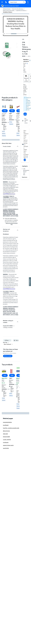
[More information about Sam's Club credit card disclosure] (27, 157)
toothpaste (5, 442)
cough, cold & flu (7, 439)
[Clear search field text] (21, 2)
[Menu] (2, 2)
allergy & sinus (6, 431)
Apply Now (25, 160)
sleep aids (5, 433)
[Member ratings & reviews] (17, 321)
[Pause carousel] (4, 34)
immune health (6, 436)
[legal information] (27, 63)
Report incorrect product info (12, 223)
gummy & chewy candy (8, 445)
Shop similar (25, 114)
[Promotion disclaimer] (29, 60)
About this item (6, 143)
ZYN (23, 39)
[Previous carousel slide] (12, 34)
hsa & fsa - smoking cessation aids (11, 428)
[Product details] (17, 146)
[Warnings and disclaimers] (17, 230)
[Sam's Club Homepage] (6, 2)
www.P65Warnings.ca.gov (9, 193)
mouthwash (6, 425)
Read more (24, 177)
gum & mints (6, 448)
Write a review (7, 356)
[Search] (24, 2)
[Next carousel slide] (25, 34)
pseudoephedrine (7, 422)
